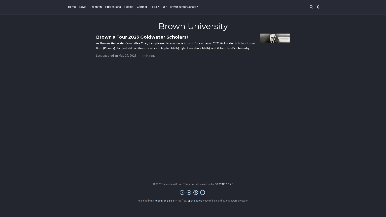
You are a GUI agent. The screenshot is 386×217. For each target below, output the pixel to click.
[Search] (311, 7)
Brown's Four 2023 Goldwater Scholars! (142, 37)
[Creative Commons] (193, 192)
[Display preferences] (318, 7)
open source (195, 200)
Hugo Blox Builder (165, 200)
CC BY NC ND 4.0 (224, 184)
